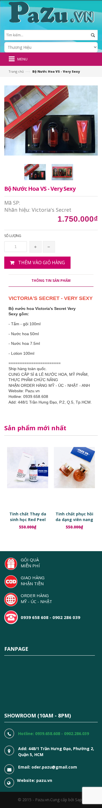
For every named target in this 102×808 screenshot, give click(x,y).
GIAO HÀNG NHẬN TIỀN (32, 580)
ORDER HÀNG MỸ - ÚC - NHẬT (36, 598)
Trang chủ (16, 71)
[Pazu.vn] (50, 11)
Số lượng (12, 235)
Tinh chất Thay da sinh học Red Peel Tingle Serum (27, 519)
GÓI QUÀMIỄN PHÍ (30, 562)
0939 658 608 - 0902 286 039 (50, 617)
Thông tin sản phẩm (51, 280)
